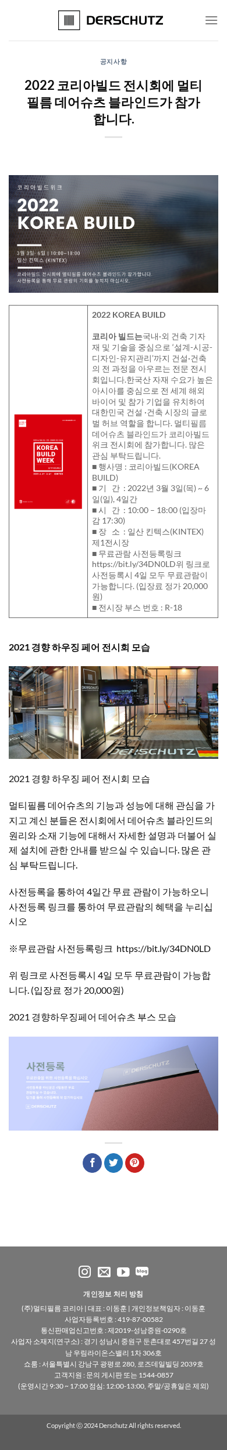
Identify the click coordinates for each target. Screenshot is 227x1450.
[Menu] (211, 20)
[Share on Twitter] (113, 1163)
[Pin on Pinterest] (134, 1163)
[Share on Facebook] (92, 1163)
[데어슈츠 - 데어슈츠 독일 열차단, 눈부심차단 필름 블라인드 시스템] (113, 20)
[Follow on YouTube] (123, 1273)
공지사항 (113, 61)
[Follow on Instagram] (85, 1273)
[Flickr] (142, 1273)
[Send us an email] (104, 1273)
